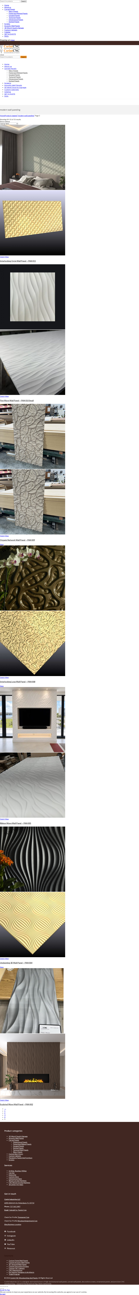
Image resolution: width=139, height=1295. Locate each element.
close (13, 40)
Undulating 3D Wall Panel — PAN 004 (16, 963)
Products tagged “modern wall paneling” (20, 116)
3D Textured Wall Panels (18, 1264)
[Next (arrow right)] (3, 1288)
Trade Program (14, 1274)
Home (6, 5)
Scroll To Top (5, 1290)
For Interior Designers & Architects (21, 1272)
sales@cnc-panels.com (15, 1210)
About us (7, 7)
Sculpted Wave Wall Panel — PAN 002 (16, 1104)
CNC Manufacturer (15, 1270)
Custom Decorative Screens (19, 1266)
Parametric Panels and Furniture (20, 1158)
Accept (2, 1294)
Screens (7, 24)
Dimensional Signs (15, 1179)
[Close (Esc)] (1, 1286)
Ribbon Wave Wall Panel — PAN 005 (15, 823)
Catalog (7, 32)
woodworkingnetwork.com (27, 1221)
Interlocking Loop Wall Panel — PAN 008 (17, 682)
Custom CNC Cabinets (17, 1268)
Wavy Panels (13, 11)
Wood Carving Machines (17, 1181)
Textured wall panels (20, 1150)
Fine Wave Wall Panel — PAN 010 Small (17, 400)
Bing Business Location (12, 1224)
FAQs (6, 36)
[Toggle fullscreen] (5, 1286)
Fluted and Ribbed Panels (18, 13)
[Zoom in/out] (7, 1286)
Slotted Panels (14, 22)
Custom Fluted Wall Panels (18, 1261)
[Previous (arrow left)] (1, 1288)
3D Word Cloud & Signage (14, 28)
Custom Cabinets (10, 30)
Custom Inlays (14, 1177)
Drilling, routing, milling (17, 1171)
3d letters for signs (16, 1185)
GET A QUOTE (10, 34)
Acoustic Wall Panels (12, 26)
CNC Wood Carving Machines (19, 1183)
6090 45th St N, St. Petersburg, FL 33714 (19, 1203)
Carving (11, 1173)
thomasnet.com (23, 1217)
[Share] (3, 1286)
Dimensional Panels (16, 20)
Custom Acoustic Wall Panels (19, 1263)
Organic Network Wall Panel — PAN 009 (17, 540)
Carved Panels (9, 9)
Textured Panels (15, 18)
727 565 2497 (15, 1206)
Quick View (4, 257)
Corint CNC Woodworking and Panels (24, 1278)
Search (23, 1)
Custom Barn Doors (16, 1154)
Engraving (12, 1175)
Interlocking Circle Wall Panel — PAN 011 (18, 261)
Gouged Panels (14, 15)
